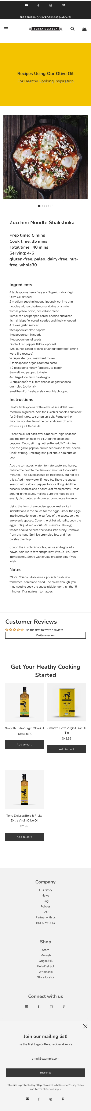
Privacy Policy (76, 1085)
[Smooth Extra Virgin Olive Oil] (24, 702)
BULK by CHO (45, 923)
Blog (45, 901)
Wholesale (46, 972)
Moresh (45, 955)
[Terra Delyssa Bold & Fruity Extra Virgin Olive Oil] (24, 789)
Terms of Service (44, 1089)
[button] (39, 206)
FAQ (45, 912)
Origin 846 (45, 961)
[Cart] (84, 29)
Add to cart (24, 744)
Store (45, 950)
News (45, 895)
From (24, 734)
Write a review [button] (45, 635)
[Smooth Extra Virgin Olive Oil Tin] (66, 702)
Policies (45, 906)
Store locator (45, 977)
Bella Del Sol (45, 966)
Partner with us (46, 917)
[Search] (72, 29)
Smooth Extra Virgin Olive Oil (24, 728)
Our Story (45, 890)
